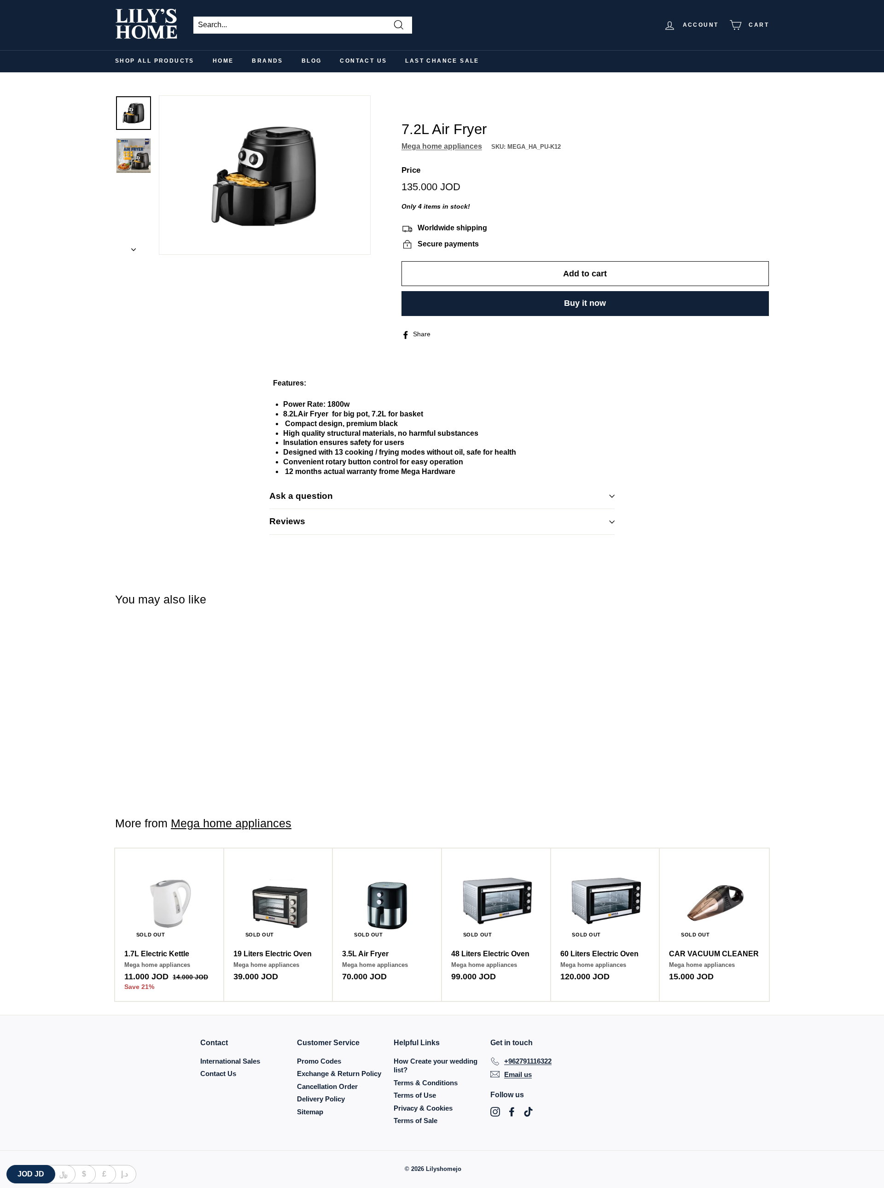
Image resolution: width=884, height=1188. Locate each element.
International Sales (230, 1061)
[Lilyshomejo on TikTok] (528, 1112)
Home (223, 61)
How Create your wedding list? (435, 1065)
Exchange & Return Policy (339, 1073)
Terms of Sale (415, 1120)
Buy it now (585, 303)
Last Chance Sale (442, 61)
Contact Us (363, 61)
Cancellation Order (327, 1086)
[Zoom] (264, 175)
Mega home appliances (441, 147)
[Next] (133, 247)
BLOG (312, 61)
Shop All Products (154, 61)
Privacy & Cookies (423, 1108)
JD (30, 1174)
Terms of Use (415, 1095)
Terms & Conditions (426, 1083)
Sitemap (310, 1112)
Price (410, 170)
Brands (267, 61)
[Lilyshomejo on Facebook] (512, 1112)
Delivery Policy (321, 1099)
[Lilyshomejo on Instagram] (495, 1112)
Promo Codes (319, 1061)
